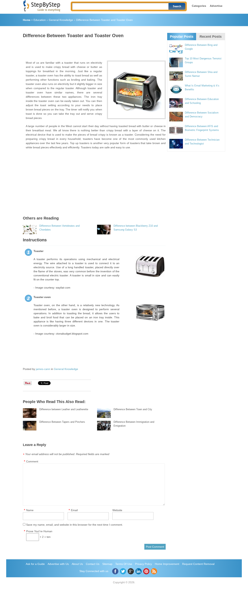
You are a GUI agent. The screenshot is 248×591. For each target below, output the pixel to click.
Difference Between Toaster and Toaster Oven (104, 19)
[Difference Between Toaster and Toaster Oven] (136, 90)
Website (117, 510)
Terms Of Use (123, 563)
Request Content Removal (198, 563)
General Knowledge (61, 19)
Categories (199, 5)
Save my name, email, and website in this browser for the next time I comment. (74, 524)
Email (74, 510)
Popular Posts (181, 36)
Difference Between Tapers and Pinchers (62, 421)
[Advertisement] (93, 48)
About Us (77, 563)
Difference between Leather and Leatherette (63, 409)
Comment (32, 461)
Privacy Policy (143, 563)
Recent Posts (211, 36)
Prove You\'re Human (39, 531)
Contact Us (92, 563)
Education (40, 19)
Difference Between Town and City (133, 409)
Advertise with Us (58, 563)
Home (26, 19)
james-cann (43, 369)
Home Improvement (167, 563)
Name (30, 510)
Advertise (216, 5)
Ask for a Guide (35, 563)
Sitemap (107, 563)
